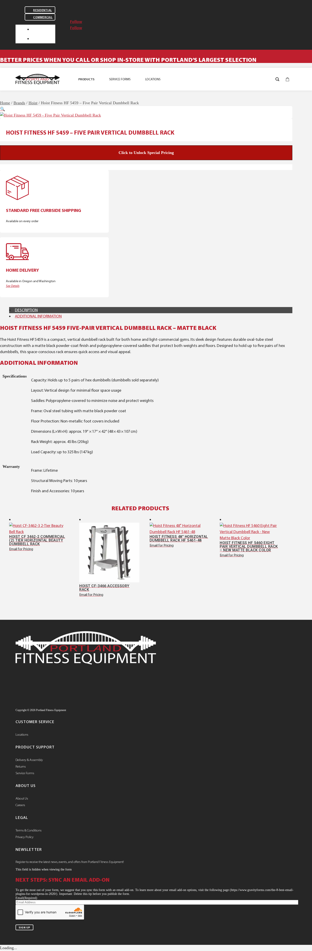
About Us (22, 798)
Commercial (43, 17)
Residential (42, 10)
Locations (22, 734)
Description (26, 310)
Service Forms (25, 773)
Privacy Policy (25, 837)
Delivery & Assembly (29, 760)
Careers (20, 805)
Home (5, 103)
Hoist (33, 103)
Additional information (38, 316)
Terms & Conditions (29, 830)
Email (26, 898)
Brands (19, 103)
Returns (21, 766)
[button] (2, 109)
